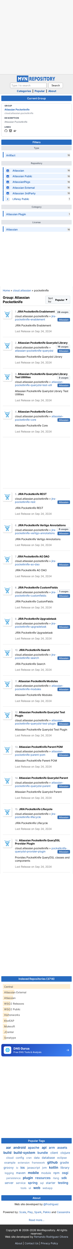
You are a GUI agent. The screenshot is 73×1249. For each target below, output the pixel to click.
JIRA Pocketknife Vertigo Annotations (42, 525)
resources (43, 1178)
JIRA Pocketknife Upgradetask (37, 618)
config (20, 1157)
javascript (34, 1167)
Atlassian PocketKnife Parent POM (41, 746)
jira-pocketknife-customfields (35, 594)
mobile (34, 1173)
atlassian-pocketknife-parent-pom (39, 753)
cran (29, 1157)
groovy (9, 1167)
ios (23, 1167)
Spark (38, 1212)
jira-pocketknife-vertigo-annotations (35, 531)
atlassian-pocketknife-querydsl (34, 350)
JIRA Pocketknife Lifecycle (35, 809)
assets (62, 1147)
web (37, 1188)
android (19, 1147)
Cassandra (63, 1212)
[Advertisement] (36, 36)
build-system (25, 1153)
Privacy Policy (49, 1243)
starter (51, 1183)
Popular (40, 91)
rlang (56, 1178)
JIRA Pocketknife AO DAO (33, 556)
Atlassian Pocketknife (17, 109)
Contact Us (31, 1243)
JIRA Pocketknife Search (34, 649)
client (54, 1153)
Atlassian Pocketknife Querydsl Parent (43, 777)
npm (56, 1173)
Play (30, 1212)
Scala (22, 1212)
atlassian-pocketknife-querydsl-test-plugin (39, 722)
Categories (24, 91)
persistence (13, 1178)
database (49, 1157)
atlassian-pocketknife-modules (39, 687)
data (37, 1157)
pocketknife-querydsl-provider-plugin (41, 850)
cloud (10, 1157)
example (10, 1162)
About (52, 91)
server (9, 1183)
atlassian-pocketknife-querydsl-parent (39, 784)
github (52, 1162)
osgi (65, 1173)
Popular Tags (36, 1140)
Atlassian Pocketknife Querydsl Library (43, 342)
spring (33, 1183)
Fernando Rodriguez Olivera (51, 1236)
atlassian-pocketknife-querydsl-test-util (39, 383)
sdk (64, 1178)
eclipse (62, 1157)
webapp (47, 1188)
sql (42, 1182)
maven (21, 1173)
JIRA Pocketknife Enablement (36, 311)
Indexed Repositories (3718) (37, 978)
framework (39, 1162)
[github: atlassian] (5, 130)
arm (52, 1147)
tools (24, 1188)
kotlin (54, 1167)
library (64, 1167)
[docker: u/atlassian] (14, 130)
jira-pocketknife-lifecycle (35, 815)
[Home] (36, 81)
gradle (64, 1162)
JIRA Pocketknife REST (32, 494)
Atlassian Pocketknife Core (35, 411)
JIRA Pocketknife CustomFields (38, 587)
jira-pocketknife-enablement (35, 318)
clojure (65, 1153)
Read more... (36, 1220)
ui (30, 1188)
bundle (43, 1153)
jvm (45, 1167)
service (21, 1183)
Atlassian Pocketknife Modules (38, 681)
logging (10, 1173)
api (44, 1147)
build (7, 1153)
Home (6, 290)
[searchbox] (28, 85)
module (46, 1173)
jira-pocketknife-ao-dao (35, 562)
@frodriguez (51, 1204)
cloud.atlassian (22, 290)
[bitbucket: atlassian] (10, 130)
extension (24, 1162)
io (17, 1167)
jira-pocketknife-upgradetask (35, 625)
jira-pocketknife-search (35, 656)
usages (62, 312)
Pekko (47, 1212)
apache (34, 1147)
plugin (28, 1178)
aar (9, 1147)
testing (63, 1183)
